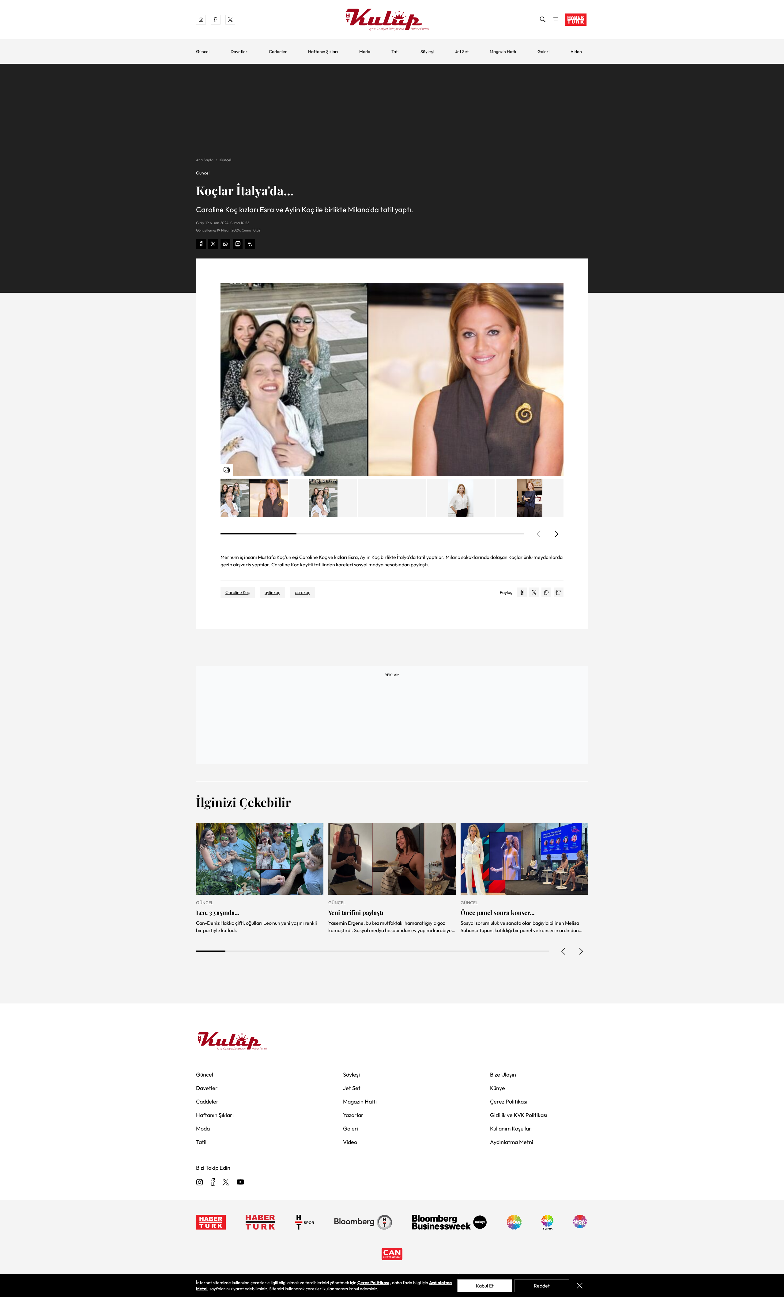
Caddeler (278, 51)
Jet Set (462, 51)
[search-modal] (542, 19)
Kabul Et (485, 1286)
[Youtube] (240, 1182)
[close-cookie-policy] (579, 1285)
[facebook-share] (201, 244)
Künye (497, 1088)
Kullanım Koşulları (511, 1128)
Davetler (239, 51)
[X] (225, 1182)
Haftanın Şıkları (323, 51)
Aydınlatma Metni (511, 1142)
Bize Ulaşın (503, 1074)
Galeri (543, 51)
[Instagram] (199, 1182)
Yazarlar (353, 1115)
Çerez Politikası (508, 1101)
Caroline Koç (237, 592)
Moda (364, 51)
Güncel (202, 51)
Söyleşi (427, 51)
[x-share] (213, 244)
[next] (556, 533)
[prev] (563, 951)
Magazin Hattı (503, 51)
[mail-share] (238, 244)
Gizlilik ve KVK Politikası (518, 1115)
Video (576, 51)
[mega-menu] (555, 19)
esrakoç (302, 592)
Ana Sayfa (204, 160)
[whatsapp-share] (225, 244)
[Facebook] (213, 1182)
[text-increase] (250, 244)
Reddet (542, 1286)
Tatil (395, 51)
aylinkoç (272, 592)
